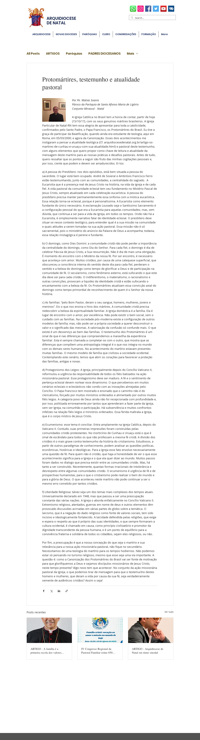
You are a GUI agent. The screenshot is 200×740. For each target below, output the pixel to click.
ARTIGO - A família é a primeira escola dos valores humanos (45, 650)
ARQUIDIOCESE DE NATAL (61, 21)
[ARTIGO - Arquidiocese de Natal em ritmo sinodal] (150, 630)
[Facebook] (148, 9)
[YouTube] (163, 9)
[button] (89, 34)
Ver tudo (169, 611)
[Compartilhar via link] (66, 590)
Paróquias (74, 54)
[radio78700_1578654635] (171, 9)
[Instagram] (141, 9)
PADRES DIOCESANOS (104, 54)
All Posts (33, 54)
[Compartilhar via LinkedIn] (59, 590)
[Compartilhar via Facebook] (43, 590)
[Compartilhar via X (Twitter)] (51, 590)
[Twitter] (156, 9)
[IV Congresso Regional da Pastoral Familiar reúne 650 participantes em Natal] (100, 630)
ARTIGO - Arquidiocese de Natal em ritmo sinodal (147, 650)
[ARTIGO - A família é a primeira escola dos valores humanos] (49, 630)
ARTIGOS (53, 54)
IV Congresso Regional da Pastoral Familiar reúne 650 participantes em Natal (96, 650)
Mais (130, 54)
